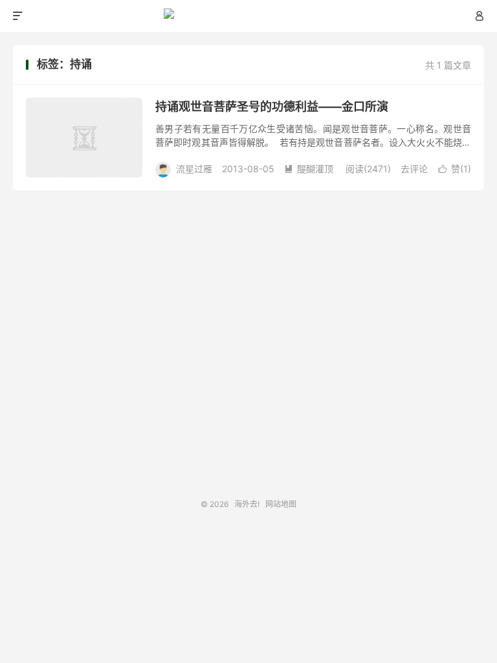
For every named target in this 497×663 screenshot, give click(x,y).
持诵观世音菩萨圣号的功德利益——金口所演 (271, 106)
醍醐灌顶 (308, 168)
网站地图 (280, 504)
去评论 (414, 168)
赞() (454, 168)
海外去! (248, 16)
